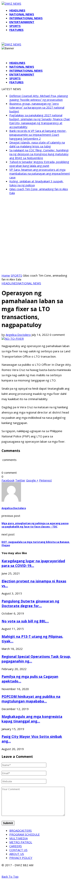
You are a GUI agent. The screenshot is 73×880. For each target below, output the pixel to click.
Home (6, 275)
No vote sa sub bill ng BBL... (25, 621)
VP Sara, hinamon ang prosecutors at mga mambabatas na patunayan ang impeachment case (39, 173)
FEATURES (16, 30)
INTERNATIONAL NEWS (26, 18)
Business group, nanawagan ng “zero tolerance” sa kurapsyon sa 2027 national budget (36, 107)
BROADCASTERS (20, 830)
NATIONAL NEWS (21, 14)
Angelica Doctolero (18, 335)
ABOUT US (16, 854)
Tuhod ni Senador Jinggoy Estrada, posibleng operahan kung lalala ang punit (39, 164)
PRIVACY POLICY (20, 858)
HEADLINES (17, 10)
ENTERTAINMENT (21, 22)
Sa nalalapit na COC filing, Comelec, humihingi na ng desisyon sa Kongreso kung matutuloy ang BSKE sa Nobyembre (39, 154)
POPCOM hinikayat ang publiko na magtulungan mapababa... (31, 698)
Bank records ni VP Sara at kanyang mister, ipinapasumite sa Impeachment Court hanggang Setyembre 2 (38, 134)
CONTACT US (18, 850)
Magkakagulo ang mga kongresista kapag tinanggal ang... (32, 718)
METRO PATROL (20, 842)
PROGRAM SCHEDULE (24, 834)
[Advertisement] (36, 234)
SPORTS (15, 26)
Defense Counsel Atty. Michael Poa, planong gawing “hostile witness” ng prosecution (38, 98)
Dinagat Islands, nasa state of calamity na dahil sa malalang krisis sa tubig (37, 144)
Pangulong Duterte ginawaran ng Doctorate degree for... (30, 603)
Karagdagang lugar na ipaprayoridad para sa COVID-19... (33, 563)
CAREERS (15, 846)
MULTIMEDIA (18, 838)
